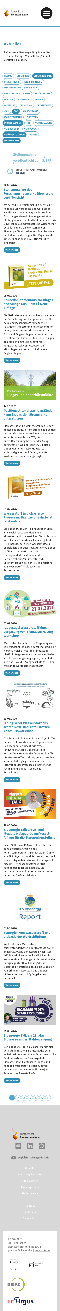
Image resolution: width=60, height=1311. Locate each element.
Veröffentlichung (14, 134)
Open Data (31, 87)
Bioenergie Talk (43, 76)
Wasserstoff (11, 140)
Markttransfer (13, 117)
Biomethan (26, 105)
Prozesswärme (12, 123)
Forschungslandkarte (30, 1174)
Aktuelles (30, 1168)
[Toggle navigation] (46, 13)
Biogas (39, 99)
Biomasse (9, 105)
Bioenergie (23, 76)
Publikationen (30, 1180)
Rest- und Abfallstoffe (17, 93)
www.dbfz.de (42, 1250)
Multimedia (24, 99)
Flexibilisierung (33, 81)
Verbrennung (12, 128)
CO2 (16, 111)
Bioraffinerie (11, 81)
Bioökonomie (42, 93)
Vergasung (30, 128)
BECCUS (8, 76)
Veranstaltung (43, 123)
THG (28, 123)
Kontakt (30, 1205)
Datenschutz (30, 1218)
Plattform (33, 117)
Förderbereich (30, 1193)
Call (6, 111)
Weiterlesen (12, 250)
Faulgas (8, 99)
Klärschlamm (30, 111)
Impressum (30, 1212)
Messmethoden (12, 87)
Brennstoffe (44, 105)
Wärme (33, 134)
